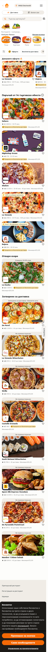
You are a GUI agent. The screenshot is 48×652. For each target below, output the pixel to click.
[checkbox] (6, 41)
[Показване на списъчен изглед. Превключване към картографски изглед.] (43, 19)
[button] (5, 6)
